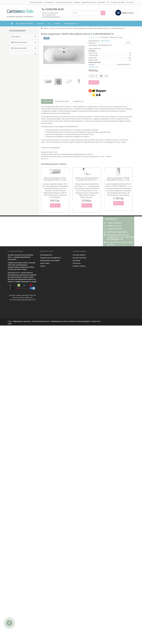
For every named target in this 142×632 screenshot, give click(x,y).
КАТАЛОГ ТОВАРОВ (25, 23)
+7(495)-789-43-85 (114, 223)
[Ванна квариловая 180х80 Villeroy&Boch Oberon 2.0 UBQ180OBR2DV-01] (48, 81)
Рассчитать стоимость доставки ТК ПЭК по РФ (22, 295)
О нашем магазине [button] (20, 48)
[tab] (24, 36)
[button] (24, 53)
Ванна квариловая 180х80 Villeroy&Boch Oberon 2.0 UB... (118, 179)
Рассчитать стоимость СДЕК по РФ (22, 297)
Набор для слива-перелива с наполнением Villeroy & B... (87, 179)
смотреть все (93, 67)
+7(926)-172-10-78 (114, 226)
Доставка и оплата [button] (20, 42)
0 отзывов (103, 37)
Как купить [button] (16, 36)
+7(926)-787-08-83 (114, 229)
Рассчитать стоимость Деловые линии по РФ (22, 299)
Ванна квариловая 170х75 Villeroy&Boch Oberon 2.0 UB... (55, 179)
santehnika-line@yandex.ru (117, 232)
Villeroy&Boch (105, 41)
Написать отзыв (116, 37)
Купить (94, 82)
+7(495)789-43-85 (54, 9)
